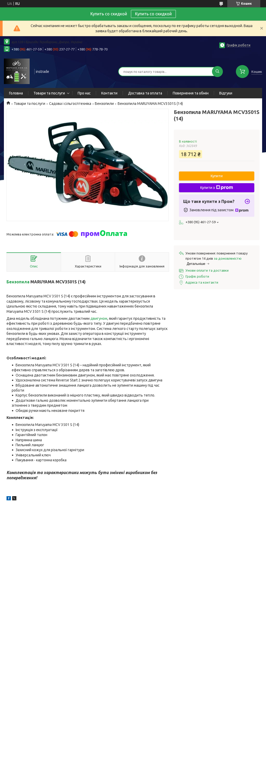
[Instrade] (17, 71)
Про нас (84, 93)
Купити (217, 176)
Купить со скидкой (153, 13)
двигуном (98, 318)
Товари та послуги (49, 93)
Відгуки (225, 93)
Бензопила (17, 281)
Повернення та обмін (191, 93)
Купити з (207, 188)
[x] (14, 499)
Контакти (109, 93)
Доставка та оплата (145, 93)
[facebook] (8, 499)
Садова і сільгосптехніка (70, 103)
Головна (16, 93)
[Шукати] (217, 71)
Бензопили (104, 103)
